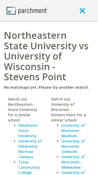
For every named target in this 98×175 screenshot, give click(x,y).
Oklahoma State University (27, 130)
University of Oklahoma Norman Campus (30, 149)
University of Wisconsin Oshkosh (73, 146)
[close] (82, 10)
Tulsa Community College (29, 167)
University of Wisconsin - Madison (73, 130)
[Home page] (27, 10)
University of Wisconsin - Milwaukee (73, 162)
